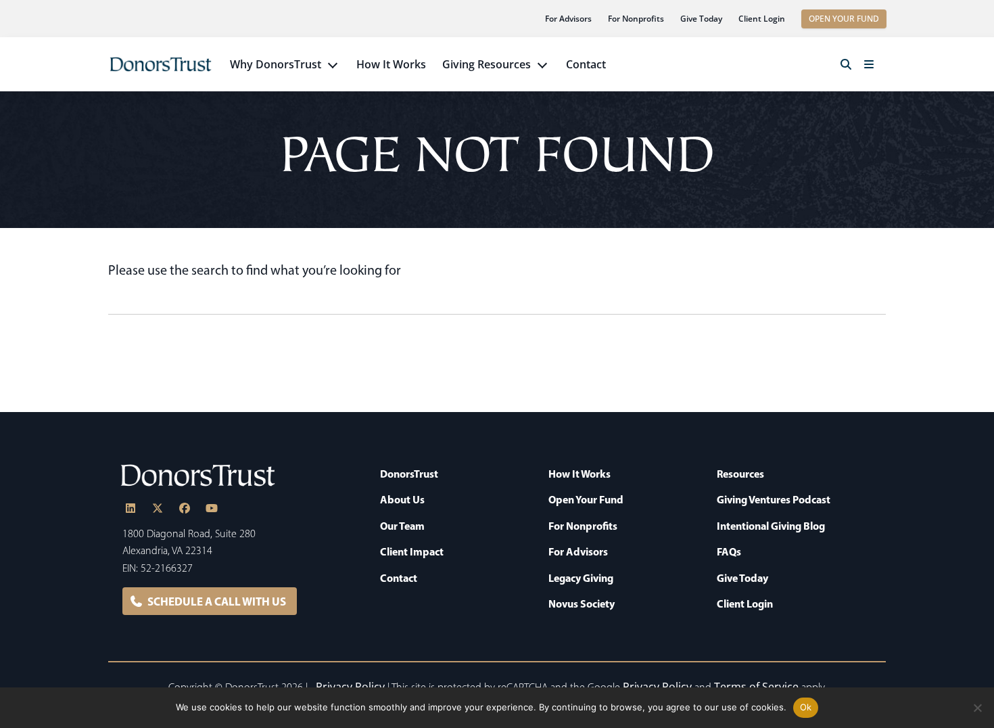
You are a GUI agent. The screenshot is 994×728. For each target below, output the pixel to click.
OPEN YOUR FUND (844, 18)
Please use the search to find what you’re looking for (254, 270)
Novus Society (581, 603)
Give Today (701, 18)
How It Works (391, 64)
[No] (977, 707)
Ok (806, 707)
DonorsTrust (409, 473)
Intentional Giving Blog (771, 525)
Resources (740, 473)
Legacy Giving (580, 578)
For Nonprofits (636, 18)
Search (875, 300)
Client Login (761, 18)
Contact (586, 64)
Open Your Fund (585, 499)
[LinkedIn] (130, 508)
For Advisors (568, 18)
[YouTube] (211, 508)
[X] (157, 508)
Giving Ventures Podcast (773, 499)
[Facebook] (184, 508)
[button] (845, 64)
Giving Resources (486, 64)
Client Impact (412, 551)
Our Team (402, 525)
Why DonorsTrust (275, 64)
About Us (402, 499)
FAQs (729, 551)
